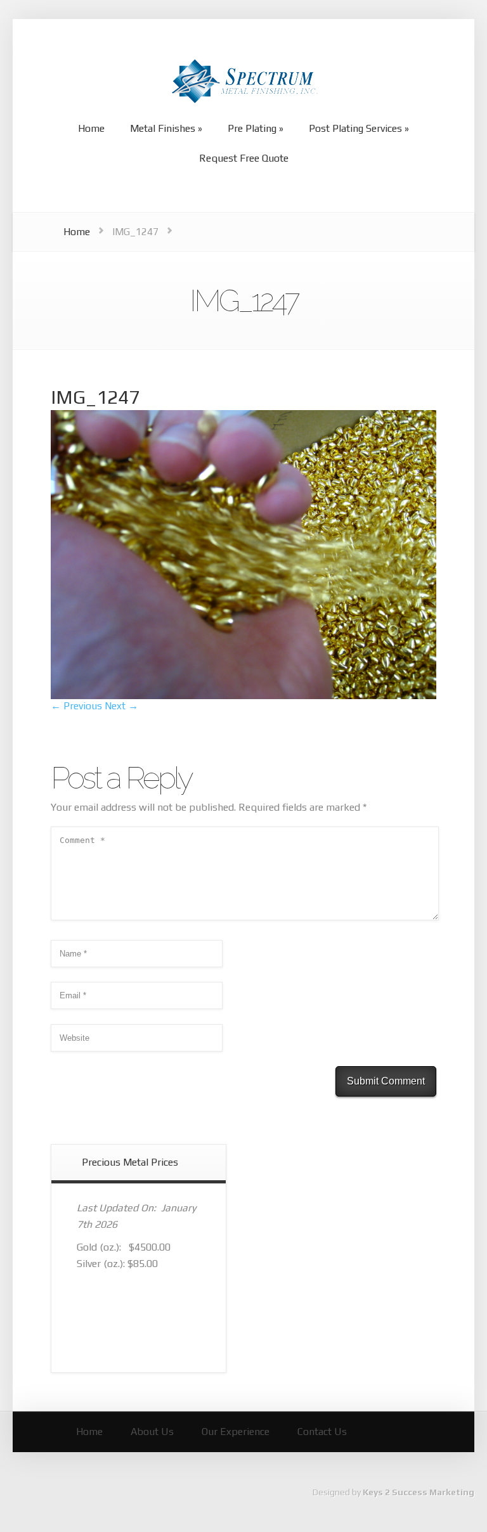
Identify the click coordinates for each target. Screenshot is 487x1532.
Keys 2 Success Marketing (418, 1492)
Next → (121, 706)
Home (76, 232)
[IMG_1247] (243, 696)
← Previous (76, 706)
